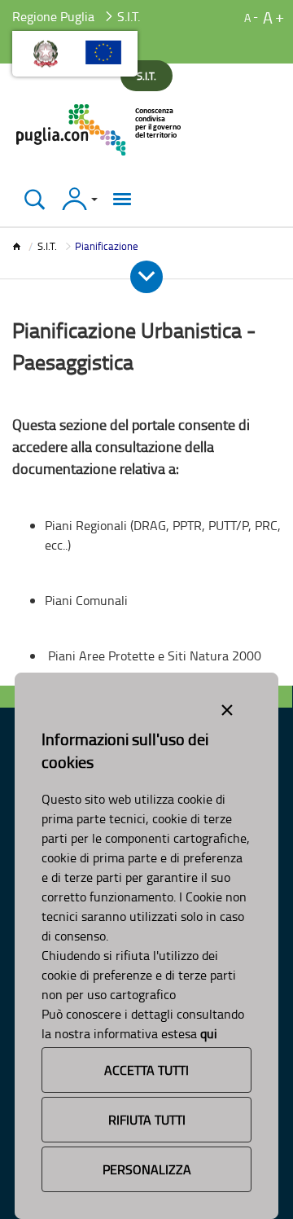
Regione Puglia (53, 16)
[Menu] (122, 199)
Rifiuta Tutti (147, 1120)
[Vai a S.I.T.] (99, 130)
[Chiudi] (34, 199)
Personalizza (147, 1169)
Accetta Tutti (146, 1070)
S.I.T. (47, 246)
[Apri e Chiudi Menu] (146, 277)
